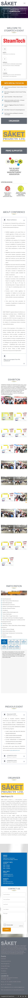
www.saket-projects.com (8, 883)
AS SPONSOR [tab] (4, 641)
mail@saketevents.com (8, 874)
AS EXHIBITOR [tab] (24, 641)
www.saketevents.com (15, 750)
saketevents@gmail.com (8, 876)
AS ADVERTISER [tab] (11, 641)
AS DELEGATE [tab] (17, 641)
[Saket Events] (9, 3)
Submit (6, 929)
